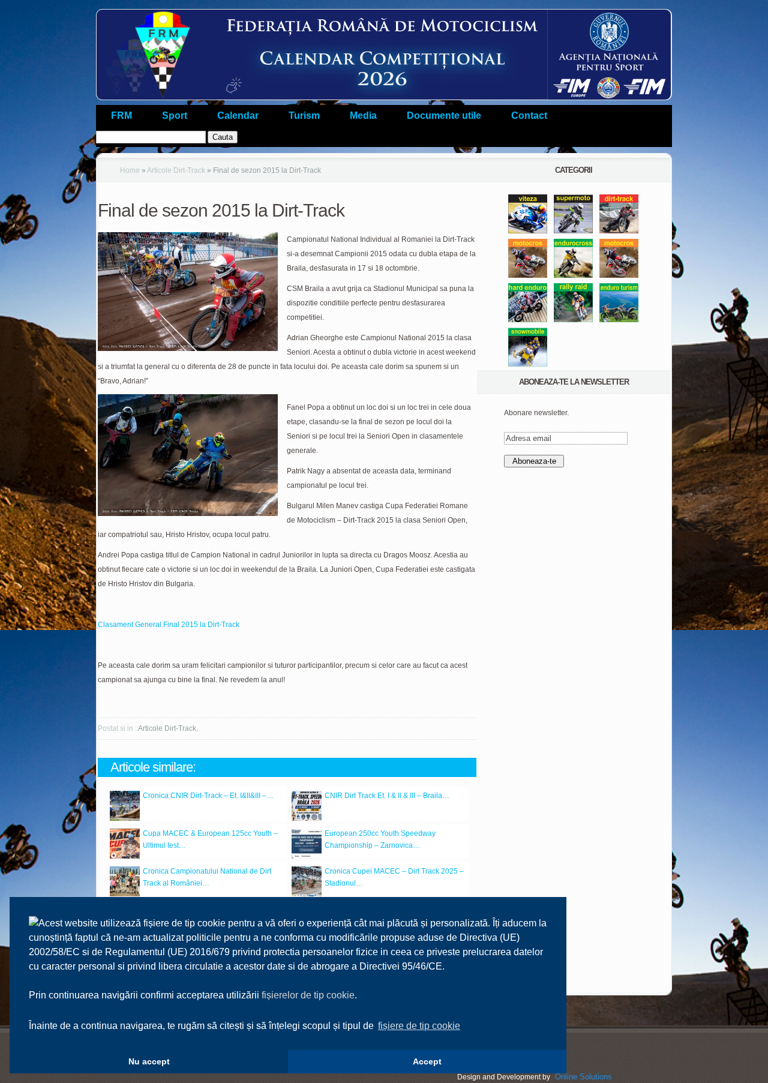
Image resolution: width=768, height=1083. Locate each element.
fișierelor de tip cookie (308, 995)
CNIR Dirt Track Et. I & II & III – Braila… (387, 795)
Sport (174, 115)
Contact (529, 115)
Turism (304, 115)
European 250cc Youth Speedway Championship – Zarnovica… (380, 839)
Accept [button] (427, 1061)
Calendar (238, 115)
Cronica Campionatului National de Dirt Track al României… (207, 877)
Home (130, 170)
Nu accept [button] (149, 1061)
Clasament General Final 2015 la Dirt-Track (168, 624)
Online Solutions (583, 1076)
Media (363, 115)
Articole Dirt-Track (176, 170)
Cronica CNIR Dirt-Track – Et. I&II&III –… (208, 795)
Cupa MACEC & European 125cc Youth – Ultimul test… (210, 839)
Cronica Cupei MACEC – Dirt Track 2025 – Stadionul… (394, 877)
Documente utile (444, 115)
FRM (121, 115)
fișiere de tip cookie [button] (419, 1026)
